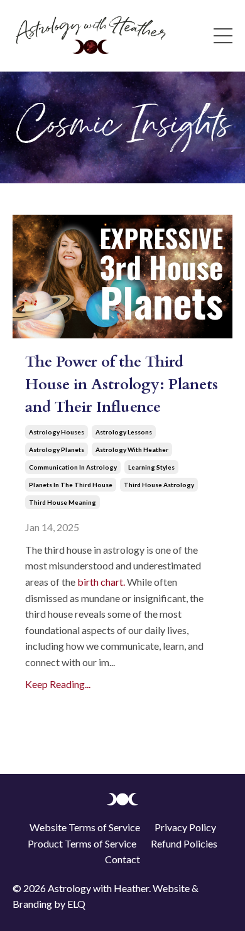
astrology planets (56, 449)
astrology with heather (131, 449)
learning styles (151, 467)
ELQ (76, 904)
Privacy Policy (185, 827)
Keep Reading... (57, 684)
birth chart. (101, 582)
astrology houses (56, 432)
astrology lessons (123, 432)
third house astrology (159, 484)
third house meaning (62, 502)
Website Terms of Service (85, 827)
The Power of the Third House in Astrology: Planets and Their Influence (121, 384)
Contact (122, 859)
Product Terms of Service (82, 843)
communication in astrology (73, 467)
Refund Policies (184, 843)
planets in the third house (70, 484)
